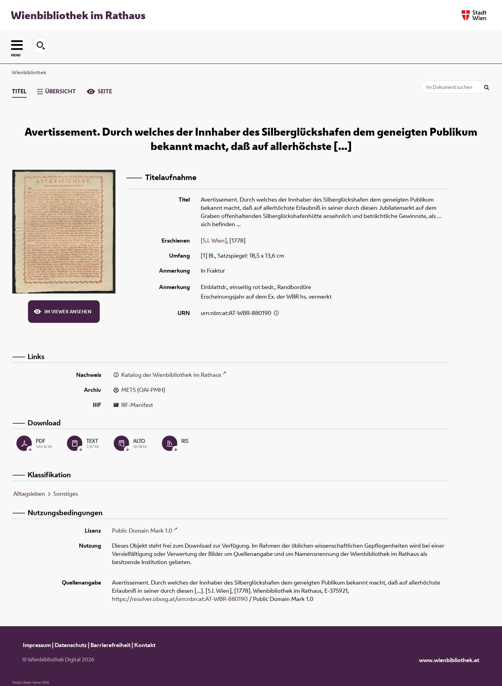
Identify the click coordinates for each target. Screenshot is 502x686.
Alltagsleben (29, 493)
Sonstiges (65, 493)
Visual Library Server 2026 (30, 682)
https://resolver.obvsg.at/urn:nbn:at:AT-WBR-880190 (180, 599)
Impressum (37, 645)
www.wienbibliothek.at (449, 660)
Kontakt (144, 645)
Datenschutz (71, 645)
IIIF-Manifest (137, 405)
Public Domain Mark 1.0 (142, 530)
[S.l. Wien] (214, 240)
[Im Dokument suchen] (486, 87)
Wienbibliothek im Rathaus (78, 15)
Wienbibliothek (29, 72)
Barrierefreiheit (110, 645)
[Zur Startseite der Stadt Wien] (474, 15)
